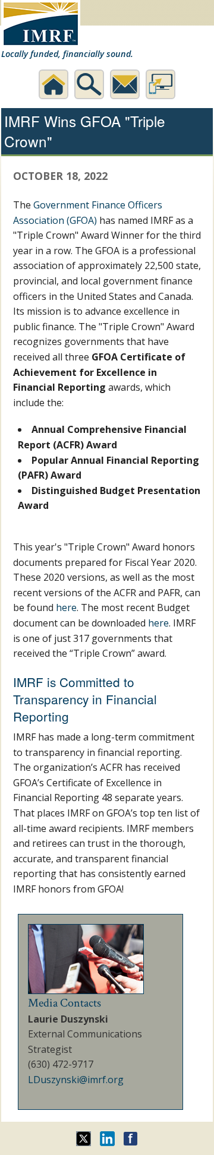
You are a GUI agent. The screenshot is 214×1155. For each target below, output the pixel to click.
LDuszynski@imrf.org (76, 1079)
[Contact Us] (125, 84)
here (66, 607)
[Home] (53, 84)
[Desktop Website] (160, 84)
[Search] (89, 84)
